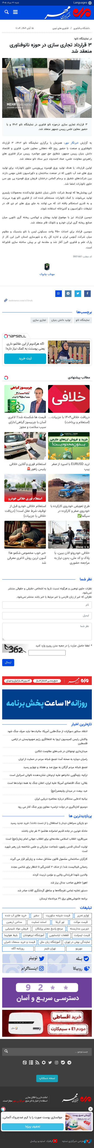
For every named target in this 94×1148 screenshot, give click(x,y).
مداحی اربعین (14, 922)
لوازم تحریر (83, 915)
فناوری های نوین (60, 28)
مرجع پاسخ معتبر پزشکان (49, 929)
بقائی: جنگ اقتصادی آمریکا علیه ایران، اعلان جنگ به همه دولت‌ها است (47, 783)
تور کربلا (60, 922)
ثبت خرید (25, 358)
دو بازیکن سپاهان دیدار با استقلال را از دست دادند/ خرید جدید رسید (48, 823)
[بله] (63, 1063)
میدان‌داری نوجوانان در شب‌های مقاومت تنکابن (61, 751)
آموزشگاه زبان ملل (50, 942)
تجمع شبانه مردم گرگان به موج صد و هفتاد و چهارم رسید (55, 767)
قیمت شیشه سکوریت (58, 915)
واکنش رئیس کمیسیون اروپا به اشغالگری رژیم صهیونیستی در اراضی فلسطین (49, 741)
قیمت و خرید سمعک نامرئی (19, 942)
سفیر (36, 915)
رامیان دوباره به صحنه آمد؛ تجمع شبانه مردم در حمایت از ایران (53, 759)
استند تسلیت (38, 922)
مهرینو (79, 949)
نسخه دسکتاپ (47, 1078)
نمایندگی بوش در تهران (77, 942)
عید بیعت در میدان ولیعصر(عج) (69, 791)
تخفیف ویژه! (32, 1126)
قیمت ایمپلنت (82, 935)
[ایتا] (24, 1063)
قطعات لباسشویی (59, 935)
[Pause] (52, 360)
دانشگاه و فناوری (81, 28)
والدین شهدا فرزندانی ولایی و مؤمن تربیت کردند (60, 875)
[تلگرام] (69, 1063)
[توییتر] (50, 1063)
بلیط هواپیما (11, 935)
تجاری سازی (39, 320)
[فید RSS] (37, 1063)
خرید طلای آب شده (15, 915)
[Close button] (91, 1109)
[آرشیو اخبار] (31, 1063)
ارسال (8, 662)
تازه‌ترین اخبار (81, 724)
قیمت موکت (81, 922)
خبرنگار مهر (71, 143)
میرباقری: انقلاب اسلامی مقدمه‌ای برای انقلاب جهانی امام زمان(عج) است (46, 839)
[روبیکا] (44, 1063)
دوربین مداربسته (79, 929)
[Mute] (58, 360)
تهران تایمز (50, 949)
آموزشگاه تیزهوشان (33, 935)
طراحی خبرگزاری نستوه (73, 1141)
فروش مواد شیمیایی (16, 929)
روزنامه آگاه (18, 949)
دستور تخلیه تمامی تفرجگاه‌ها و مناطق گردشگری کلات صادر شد (52, 890)
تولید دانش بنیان (60, 320)
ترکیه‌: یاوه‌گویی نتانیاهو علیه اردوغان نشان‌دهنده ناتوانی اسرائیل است (48, 775)
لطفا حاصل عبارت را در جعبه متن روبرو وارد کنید (64, 646)
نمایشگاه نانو (83, 320)
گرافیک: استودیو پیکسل (41, 1141)
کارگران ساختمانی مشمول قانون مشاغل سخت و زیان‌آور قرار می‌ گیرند (48, 859)
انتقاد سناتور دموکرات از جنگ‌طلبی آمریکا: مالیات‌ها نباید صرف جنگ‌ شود (47, 731)
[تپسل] (6, 336)
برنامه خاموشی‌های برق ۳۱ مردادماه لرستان (63, 899)
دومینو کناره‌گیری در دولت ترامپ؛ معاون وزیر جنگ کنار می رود (52, 807)
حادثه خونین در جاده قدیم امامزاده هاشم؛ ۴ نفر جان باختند (54, 831)
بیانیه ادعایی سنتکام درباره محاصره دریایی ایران (61, 799)
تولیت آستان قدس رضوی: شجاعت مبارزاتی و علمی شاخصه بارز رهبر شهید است (46, 849)
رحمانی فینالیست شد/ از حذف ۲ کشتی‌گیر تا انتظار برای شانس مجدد (49, 867)
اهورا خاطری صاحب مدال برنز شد (68, 883)
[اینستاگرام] (56, 1063)
